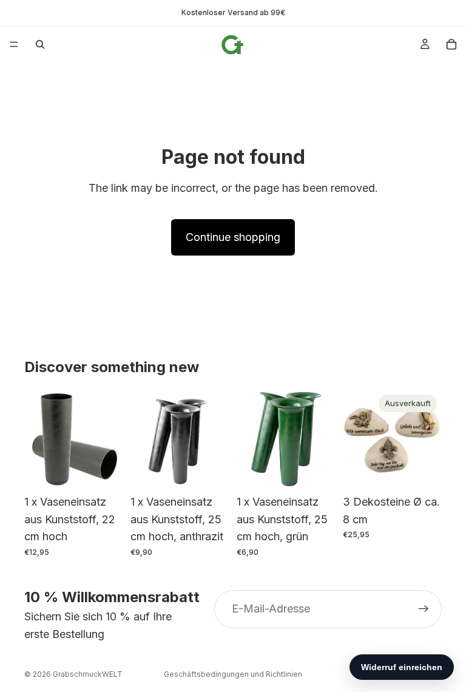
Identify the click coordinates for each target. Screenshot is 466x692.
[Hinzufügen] (104, 470)
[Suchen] (40, 44)
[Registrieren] (423, 609)
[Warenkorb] (451, 44)
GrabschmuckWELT (88, 674)
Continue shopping (233, 237)
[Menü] (14, 44)
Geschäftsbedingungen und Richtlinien (233, 674)
